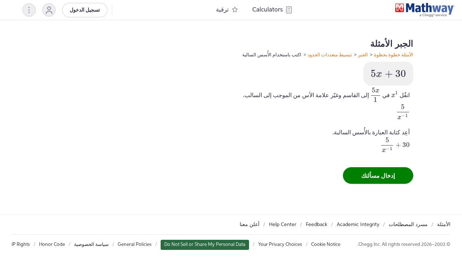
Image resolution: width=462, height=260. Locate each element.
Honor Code (52, 244)
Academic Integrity (358, 224)
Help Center (282, 224)
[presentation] (388, 73)
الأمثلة (443, 224)
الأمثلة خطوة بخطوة (393, 54)
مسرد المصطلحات (408, 224)
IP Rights (21, 244)
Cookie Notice (325, 244)
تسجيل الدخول (85, 10)
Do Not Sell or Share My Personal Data (204, 244)
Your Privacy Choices (280, 244)
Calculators (267, 10)
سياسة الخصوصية (91, 244)
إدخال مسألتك (378, 175)
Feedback (316, 224)
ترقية (222, 10)
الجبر (363, 54)
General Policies (135, 244)
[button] (49, 10)
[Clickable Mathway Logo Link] (425, 10)
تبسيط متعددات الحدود (330, 54)
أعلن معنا (250, 224)
